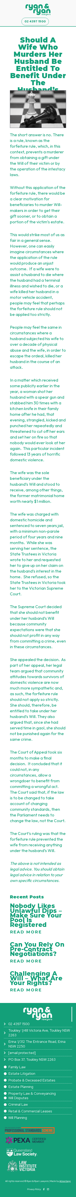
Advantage (65, 1181)
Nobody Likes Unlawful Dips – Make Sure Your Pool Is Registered (36, 915)
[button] (52, 21)
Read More (26, 932)
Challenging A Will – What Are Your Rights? (36, 978)
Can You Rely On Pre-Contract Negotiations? (37, 949)
